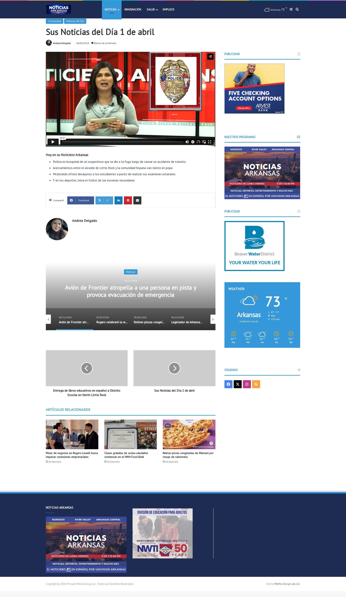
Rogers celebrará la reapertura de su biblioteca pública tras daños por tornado (130, 290)
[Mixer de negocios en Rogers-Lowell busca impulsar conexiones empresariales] (72, 434)
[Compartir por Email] (137, 200)
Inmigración (132, 9)
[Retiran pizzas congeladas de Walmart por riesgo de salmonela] (189, 434)
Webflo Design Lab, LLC (287, 584)
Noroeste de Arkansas (130, 271)
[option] (130, 290)
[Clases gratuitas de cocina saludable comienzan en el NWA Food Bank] (130, 434)
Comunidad (54, 21)
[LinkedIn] (119, 200)
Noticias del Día (75, 21)
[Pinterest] (128, 200)
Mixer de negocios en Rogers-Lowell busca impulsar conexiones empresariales (72, 455)
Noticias (111, 9)
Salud (151, 9)
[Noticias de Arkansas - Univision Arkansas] (58, 9)
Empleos (168, 9)
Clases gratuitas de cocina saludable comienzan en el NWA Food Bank (126, 455)
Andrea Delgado (62, 43)
